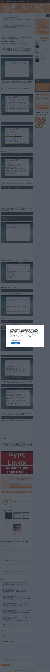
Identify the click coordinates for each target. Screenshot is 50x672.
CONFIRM (15, 343)
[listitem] (25, 340)
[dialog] (25, 336)
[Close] (42, 327)
